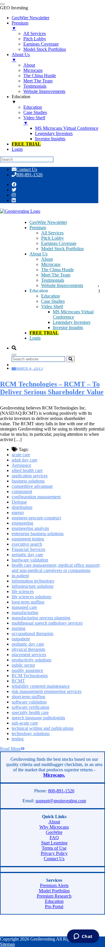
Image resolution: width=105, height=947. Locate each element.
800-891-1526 (29, 174)
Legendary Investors (71, 322)
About (47, 259)
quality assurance (27, 670)
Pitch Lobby (52, 238)
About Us (38, 253)
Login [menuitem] (17, 149)
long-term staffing (28, 601)
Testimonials (52, 280)
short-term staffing (28, 696)
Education (50, 295)
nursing (18, 628)
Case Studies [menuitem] (35, 112)
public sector (23, 665)
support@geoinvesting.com (61, 800)
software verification (30, 707)
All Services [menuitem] (34, 33)
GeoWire (54, 832)
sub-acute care (25, 722)
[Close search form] (14, 355)
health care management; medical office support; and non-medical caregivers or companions (56, 568)
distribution (22, 507)
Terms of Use (54, 848)
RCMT (18, 680)
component (22, 491)
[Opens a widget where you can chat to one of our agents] (83, 936)
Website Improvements (62, 285)
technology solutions (31, 733)
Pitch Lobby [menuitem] (34, 38)
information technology (33, 580)
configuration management (36, 496)
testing (18, 738)
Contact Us (26, 169)
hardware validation (30, 559)
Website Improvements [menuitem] (44, 91)
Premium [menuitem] (20, 25)
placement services (29, 654)
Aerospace (21, 465)
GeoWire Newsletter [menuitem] (30, 17)
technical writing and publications (43, 728)
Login (35, 338)
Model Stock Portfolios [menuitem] (44, 49)
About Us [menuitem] (21, 57)
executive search (27, 544)
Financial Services (28, 549)
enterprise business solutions (38, 533)
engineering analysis (30, 528)
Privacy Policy (54, 853)
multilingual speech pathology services (47, 623)
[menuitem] (26, 143)
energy (18, 512)
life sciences (23, 591)
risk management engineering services (46, 691)
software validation (29, 701)
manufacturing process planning (41, 617)
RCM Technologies (30, 675)
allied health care (27, 470)
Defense (19, 502)
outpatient (21, 638)
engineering (22, 523)
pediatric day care (28, 644)
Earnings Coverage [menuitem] (41, 44)
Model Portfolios (54, 890)
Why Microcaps (54, 827)
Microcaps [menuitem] (33, 70)
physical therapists (28, 649)
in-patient (20, 575)
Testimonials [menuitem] (34, 86)
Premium (37, 227)
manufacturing (25, 612)
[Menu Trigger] (2, 4)
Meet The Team (55, 274)
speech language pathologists (38, 717)
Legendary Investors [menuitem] (54, 133)
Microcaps (50, 264)
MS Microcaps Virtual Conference (73, 314)
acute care (21, 454)
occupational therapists (32, 633)
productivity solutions (31, 659)
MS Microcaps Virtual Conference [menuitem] (66, 128)
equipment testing (28, 538)
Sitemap (7, 944)
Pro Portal (54, 906)
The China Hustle (57, 269)
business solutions (28, 480)
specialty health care (30, 712)
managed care (24, 607)
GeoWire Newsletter (48, 222)
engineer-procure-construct (36, 517)
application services (30, 475)
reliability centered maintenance (41, 686)
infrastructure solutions (32, 586)
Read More (10, 748)
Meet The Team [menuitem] (37, 80)
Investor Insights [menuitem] (50, 138)
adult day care (24, 459)
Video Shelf (52, 306)
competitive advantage (32, 486)
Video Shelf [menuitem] (34, 120)
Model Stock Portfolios (62, 248)
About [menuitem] (29, 65)
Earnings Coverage (58, 243)
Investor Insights (68, 327)
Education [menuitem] (21, 99)
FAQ (54, 837)
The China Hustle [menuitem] (39, 75)
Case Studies (53, 301)
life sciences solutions (31, 596)
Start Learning (54, 842)
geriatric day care (27, 554)
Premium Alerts (54, 885)
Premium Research (54, 896)
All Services (52, 232)
